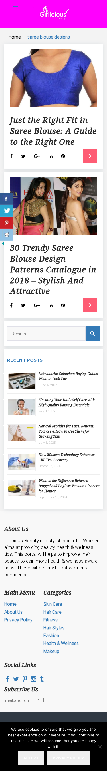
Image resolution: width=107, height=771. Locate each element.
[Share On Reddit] (6, 235)
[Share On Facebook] (6, 199)
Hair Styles (53, 628)
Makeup (51, 651)
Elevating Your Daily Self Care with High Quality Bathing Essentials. (67, 402)
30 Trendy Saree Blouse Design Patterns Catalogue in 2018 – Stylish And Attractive (53, 269)
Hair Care (52, 612)
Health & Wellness (61, 643)
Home (15, 37)
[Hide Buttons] (3, 245)
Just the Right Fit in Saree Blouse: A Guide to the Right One (53, 130)
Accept (31, 758)
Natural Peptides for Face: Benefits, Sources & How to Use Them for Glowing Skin (66, 431)
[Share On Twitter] (6, 211)
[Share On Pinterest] (6, 223)
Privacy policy (68, 758)
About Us (13, 612)
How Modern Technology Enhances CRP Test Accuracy (67, 457)
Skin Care (52, 604)
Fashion (51, 635)
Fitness (50, 620)
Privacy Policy (18, 620)
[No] (100, 747)
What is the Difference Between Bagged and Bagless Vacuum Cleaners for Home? (69, 485)
